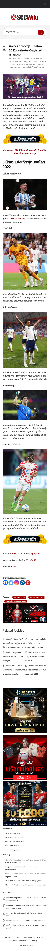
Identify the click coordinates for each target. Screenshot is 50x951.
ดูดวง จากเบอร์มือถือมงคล (14, 837)
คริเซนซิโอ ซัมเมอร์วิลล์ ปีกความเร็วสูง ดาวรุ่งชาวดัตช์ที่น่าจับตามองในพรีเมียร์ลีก (14, 643)
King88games (35, 553)
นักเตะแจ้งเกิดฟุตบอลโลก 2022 (16, 601)
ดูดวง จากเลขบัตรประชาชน (14, 841)
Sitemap (34, 940)
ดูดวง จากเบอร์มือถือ (12, 833)
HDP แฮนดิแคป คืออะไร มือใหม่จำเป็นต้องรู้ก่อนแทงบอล (25, 920)
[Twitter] (11, 582)
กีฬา (14, 58)
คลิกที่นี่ (33, 560)
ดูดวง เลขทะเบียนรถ (12, 846)
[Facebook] (5, 582)
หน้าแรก (8, 937)
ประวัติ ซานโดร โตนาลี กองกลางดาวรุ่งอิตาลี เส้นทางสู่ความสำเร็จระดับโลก (14, 669)
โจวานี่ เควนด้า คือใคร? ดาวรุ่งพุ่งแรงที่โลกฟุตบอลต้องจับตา (35, 656)
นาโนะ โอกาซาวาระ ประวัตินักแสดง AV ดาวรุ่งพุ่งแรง (23, 881)
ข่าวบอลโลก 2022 (19, 597)
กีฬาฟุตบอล (37, 58)
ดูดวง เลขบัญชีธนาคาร (13, 850)
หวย (38, 937)
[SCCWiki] (25, 17)
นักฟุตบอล (28, 61)
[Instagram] (16, 582)
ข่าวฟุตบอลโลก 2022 (36, 597)
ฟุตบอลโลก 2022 (18, 218)
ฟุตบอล (27, 58)
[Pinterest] (28, 582)
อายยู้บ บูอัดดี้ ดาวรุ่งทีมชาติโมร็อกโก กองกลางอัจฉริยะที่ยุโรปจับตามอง (35, 643)
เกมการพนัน (28, 937)
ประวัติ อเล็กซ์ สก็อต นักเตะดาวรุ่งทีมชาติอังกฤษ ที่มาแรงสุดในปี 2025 (35, 669)
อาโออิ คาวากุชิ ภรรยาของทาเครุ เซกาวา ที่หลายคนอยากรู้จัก (13, 656)
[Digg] (22, 582)
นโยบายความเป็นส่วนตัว (17, 940)
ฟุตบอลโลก (30, 64)
